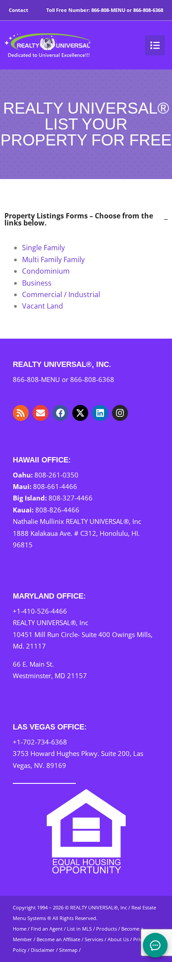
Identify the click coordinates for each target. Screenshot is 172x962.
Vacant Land (42, 306)
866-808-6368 (148, 10)
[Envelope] (41, 413)
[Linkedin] (100, 413)
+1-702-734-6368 (40, 741)
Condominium (46, 271)
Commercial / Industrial (61, 294)
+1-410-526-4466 (40, 611)
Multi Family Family (53, 259)
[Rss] (21, 413)
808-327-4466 (71, 497)
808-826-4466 (57, 509)
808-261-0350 (56, 474)
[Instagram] (120, 413)
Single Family (43, 247)
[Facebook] (60, 413)
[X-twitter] (80, 413)
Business (37, 283)
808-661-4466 (55, 486)
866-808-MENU (108, 10)
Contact (18, 10)
